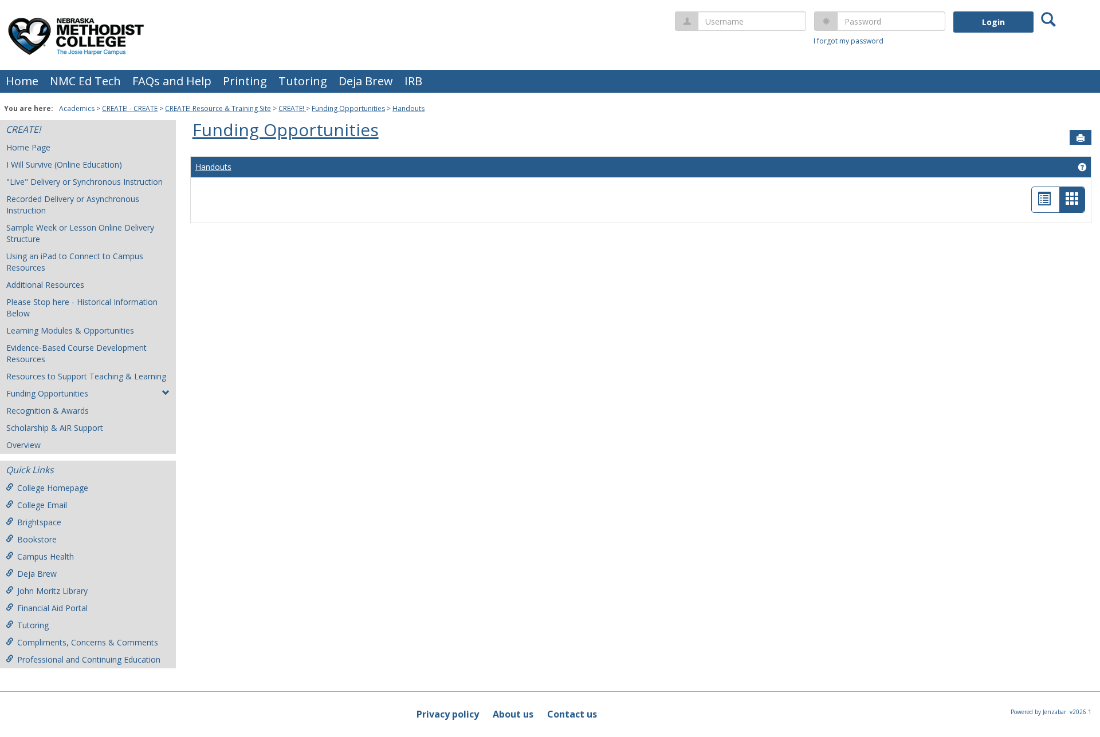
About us (513, 714)
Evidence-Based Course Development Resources (76, 353)
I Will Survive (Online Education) (64, 164)
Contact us (572, 714)
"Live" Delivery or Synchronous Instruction (84, 181)
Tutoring (302, 81)
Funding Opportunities (348, 108)
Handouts (408, 108)
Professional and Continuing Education (88, 659)
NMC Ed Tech (85, 81)
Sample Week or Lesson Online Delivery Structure (80, 233)
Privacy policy (448, 714)
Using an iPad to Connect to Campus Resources (74, 262)
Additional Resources (45, 284)
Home (22, 81)
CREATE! (292, 108)
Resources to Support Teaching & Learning (86, 376)
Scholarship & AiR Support (54, 427)
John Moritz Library (52, 590)
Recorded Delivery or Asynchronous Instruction (72, 204)
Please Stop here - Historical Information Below (82, 307)
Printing (245, 81)
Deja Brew (366, 81)
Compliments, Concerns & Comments (87, 642)
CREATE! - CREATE (130, 108)
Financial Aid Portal (52, 608)
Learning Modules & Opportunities (70, 330)
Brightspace (39, 522)
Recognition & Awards (47, 410)
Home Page (28, 147)
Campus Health (45, 556)
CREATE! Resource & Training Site (218, 108)
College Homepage (52, 487)
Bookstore (37, 539)
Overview (23, 444)
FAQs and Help (171, 81)
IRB (413, 81)
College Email (42, 505)
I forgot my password (848, 41)
